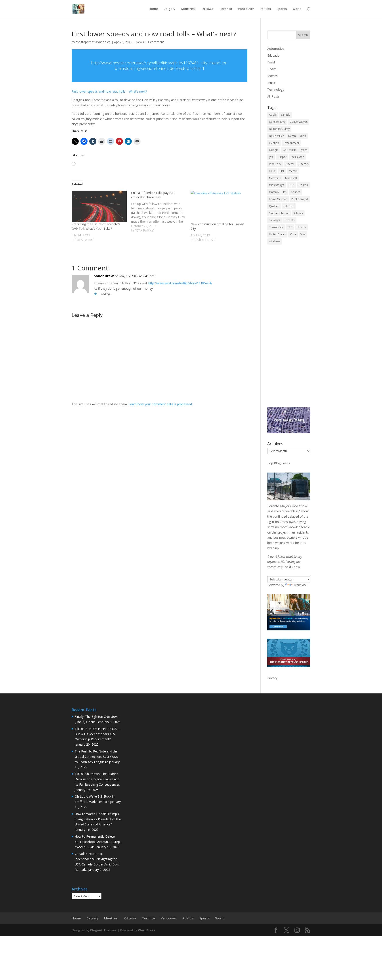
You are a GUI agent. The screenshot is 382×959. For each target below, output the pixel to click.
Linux (272, 171)
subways (274, 220)
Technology (275, 89)
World (297, 9)
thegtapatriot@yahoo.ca (93, 42)
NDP (291, 185)
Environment (291, 143)
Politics (265, 9)
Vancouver (246, 9)
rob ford (288, 206)
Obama (303, 185)
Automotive (275, 48)
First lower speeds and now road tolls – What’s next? (109, 91)
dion (303, 136)
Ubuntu (301, 227)
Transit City (276, 227)
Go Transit (289, 150)
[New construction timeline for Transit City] (218, 206)
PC (284, 192)
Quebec (274, 206)
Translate (300, 585)
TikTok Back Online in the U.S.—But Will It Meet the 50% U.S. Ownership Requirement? (98, 734)
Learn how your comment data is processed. (160, 404)
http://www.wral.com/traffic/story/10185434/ (180, 283)
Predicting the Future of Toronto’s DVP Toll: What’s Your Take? (96, 226)
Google (273, 150)
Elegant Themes (103, 930)
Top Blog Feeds (278, 463)
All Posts (273, 96)
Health (272, 69)
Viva (303, 234)
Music (271, 82)
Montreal (188, 9)
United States (277, 234)
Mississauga (276, 185)
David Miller (276, 136)
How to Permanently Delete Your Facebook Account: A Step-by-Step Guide (98, 841)
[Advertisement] (288, 328)
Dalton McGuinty (279, 129)
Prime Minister (278, 199)
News (140, 42)
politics (295, 192)
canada (285, 115)
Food (271, 62)
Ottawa (207, 9)
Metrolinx (275, 178)
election (274, 143)
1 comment (155, 42)
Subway (298, 213)
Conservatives (299, 122)
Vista (293, 234)
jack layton (297, 157)
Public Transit (299, 199)
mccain (293, 171)
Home (153, 9)
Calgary (170, 9)
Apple (273, 115)
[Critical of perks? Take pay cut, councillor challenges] (161, 212)
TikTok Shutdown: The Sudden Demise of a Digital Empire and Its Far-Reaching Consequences (97, 779)
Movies (272, 76)
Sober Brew (104, 276)
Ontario (274, 192)
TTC (289, 227)
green (304, 150)
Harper (281, 157)
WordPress (146, 930)
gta (271, 157)
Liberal (289, 164)
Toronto (225, 9)
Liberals (303, 164)
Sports (282, 9)
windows (274, 241)
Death (292, 136)
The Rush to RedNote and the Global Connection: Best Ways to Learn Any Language (96, 756)
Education (274, 55)
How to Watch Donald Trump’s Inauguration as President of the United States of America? (98, 819)
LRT (282, 171)
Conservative (277, 122)
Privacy (272, 678)
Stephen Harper (279, 213)
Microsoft (291, 178)
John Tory (275, 164)
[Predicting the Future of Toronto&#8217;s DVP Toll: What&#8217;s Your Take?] (99, 206)
